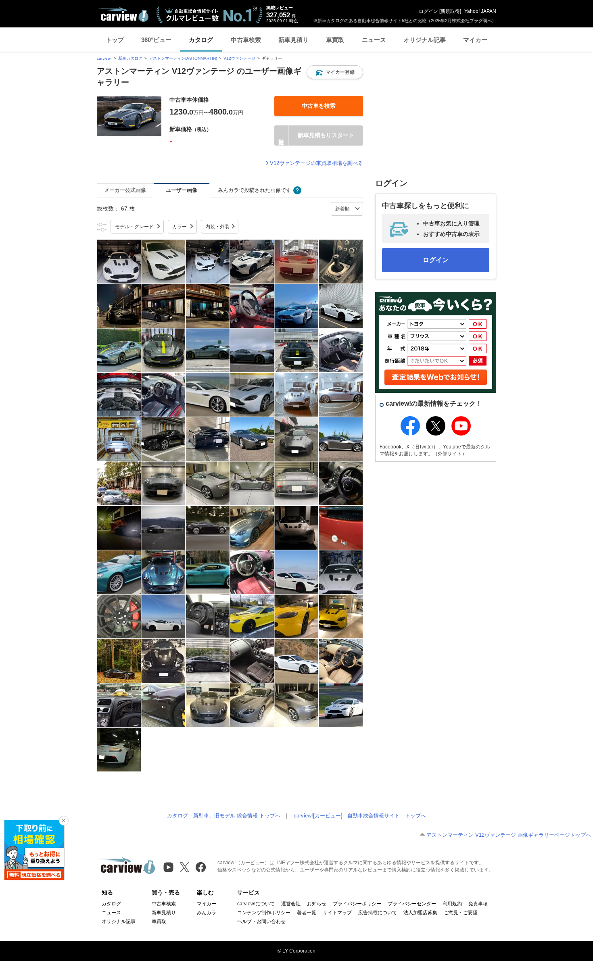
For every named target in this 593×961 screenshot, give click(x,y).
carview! (104, 58)
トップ (115, 39)
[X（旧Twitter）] (184, 867)
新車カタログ (130, 58)
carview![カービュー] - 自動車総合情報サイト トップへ (360, 816)
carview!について (256, 904)
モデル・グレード (134, 226)
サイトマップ (337, 912)
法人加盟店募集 (420, 912)
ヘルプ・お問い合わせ (261, 921)
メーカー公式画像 (125, 190)
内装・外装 (217, 226)
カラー (179, 226)
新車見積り (293, 39)
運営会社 (291, 904)
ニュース (374, 39)
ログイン (428, 11)
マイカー (475, 39)
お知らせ (316, 904)
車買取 (335, 39)
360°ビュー (156, 39)
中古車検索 (246, 39)
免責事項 (478, 904)
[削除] (64, 821)
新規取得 (450, 11)
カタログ (201, 39)
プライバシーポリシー (357, 904)
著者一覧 (306, 912)
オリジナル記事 (424, 39)
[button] (335, 72)
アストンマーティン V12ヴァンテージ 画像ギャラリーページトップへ (508, 835)
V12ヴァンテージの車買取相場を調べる (316, 163)
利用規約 (452, 904)
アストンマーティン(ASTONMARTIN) (183, 58)
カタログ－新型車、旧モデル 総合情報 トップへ (223, 816)
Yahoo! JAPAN (480, 11)
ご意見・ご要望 (461, 912)
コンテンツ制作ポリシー (263, 912)
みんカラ (206, 912)
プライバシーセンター (412, 904)
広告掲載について (377, 912)
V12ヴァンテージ (239, 58)
